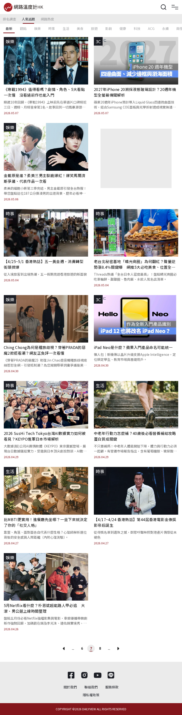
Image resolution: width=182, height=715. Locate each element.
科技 (137, 28)
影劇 (108, 28)
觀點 (23, 28)
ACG (151, 28)
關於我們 (70, 687)
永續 (165, 28)
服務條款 (111, 687)
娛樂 (37, 28)
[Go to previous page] (64, 648)
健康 (122, 28)
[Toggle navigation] (175, 7)
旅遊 (94, 28)
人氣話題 (28, 19)
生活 (66, 28)
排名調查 (9, 19)
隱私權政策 (91, 694)
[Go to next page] (118, 648)
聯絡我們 (91, 687)
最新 (9, 28)
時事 (51, 28)
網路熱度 (47, 19)
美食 (80, 28)
